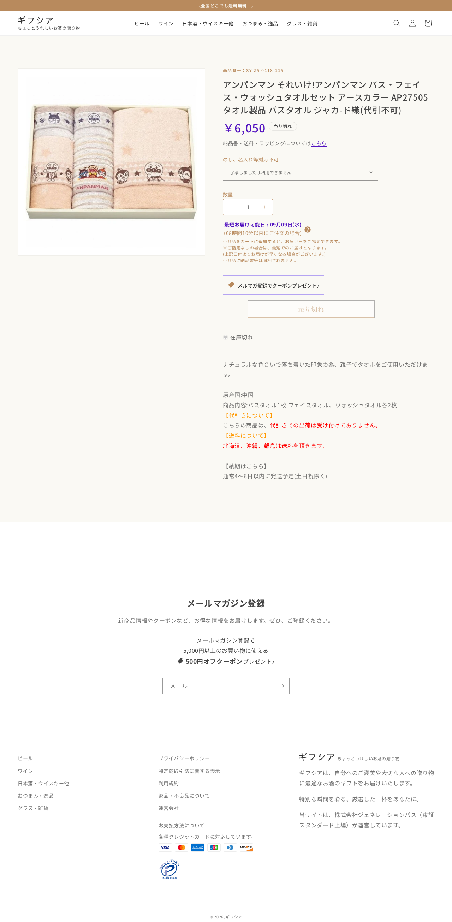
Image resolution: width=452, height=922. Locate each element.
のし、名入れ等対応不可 (251, 159)
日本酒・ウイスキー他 (43, 783)
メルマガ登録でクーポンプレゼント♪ (278, 285)
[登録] (281, 686)
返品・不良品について (184, 795)
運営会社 (169, 807)
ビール (25, 758)
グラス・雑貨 (33, 807)
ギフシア (234, 917)
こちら (319, 143)
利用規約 (169, 783)
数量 (228, 194)
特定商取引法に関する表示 (189, 770)
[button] (397, 23)
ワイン (25, 770)
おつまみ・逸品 (36, 795)
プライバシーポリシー (184, 758)
